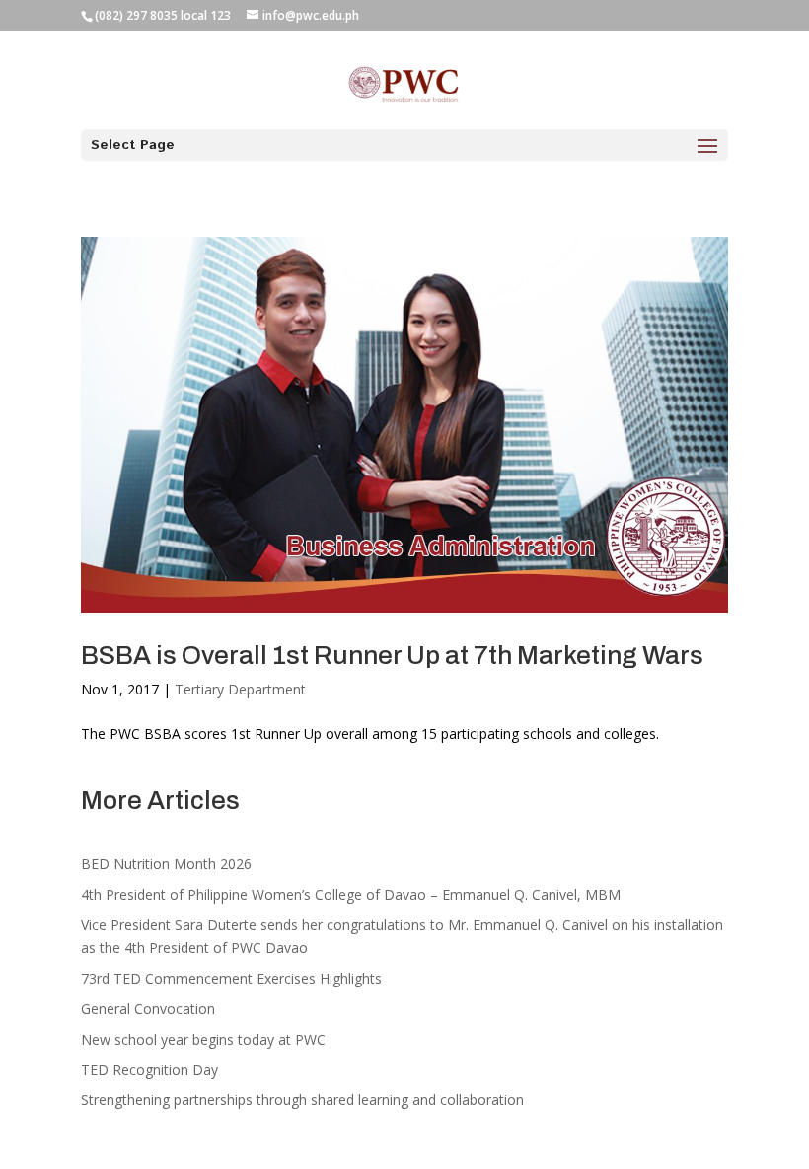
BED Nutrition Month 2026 (166, 863)
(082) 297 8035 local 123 (163, 15)
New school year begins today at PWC (203, 1039)
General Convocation (148, 1008)
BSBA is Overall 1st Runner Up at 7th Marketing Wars (392, 655)
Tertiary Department (240, 689)
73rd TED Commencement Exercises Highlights (233, 978)
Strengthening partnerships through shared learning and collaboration (302, 1099)
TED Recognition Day (149, 1069)
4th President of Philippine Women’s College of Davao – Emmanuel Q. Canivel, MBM (351, 894)
